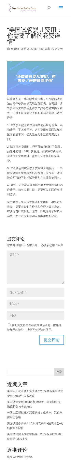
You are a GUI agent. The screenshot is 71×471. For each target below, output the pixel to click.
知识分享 (44, 48)
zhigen (15, 48)
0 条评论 (57, 48)
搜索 (59, 371)
